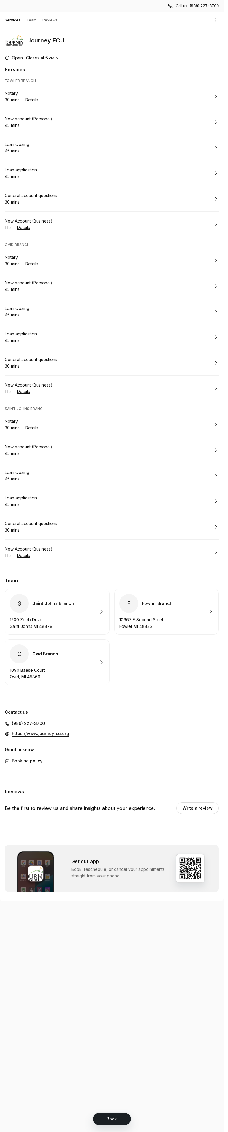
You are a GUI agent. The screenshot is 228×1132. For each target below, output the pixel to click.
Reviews (50, 20)
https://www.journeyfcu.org (40, 733)
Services (12, 20)
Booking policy (27, 760)
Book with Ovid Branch (57, 662)
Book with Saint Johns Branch (57, 611)
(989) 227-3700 (204, 6)
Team (31, 20)
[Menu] (216, 20)
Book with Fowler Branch (167, 611)
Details (31, 99)
